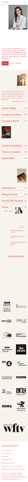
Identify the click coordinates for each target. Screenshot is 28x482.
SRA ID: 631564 (5, 476)
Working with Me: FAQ (7, 459)
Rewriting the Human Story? (17, 236)
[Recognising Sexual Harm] (6, 231)
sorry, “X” (13, 466)
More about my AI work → (18, 102)
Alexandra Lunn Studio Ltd (18, 469)
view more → (22, 227)
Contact (5, 63)
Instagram (4, 466)
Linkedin (19, 466)
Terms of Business (6, 453)
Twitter (9, 466)
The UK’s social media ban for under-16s (18, 243)
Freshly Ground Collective (9, 463)
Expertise (9, 450)
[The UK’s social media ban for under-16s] (6, 243)
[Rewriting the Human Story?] (6, 236)
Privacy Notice (5, 456)
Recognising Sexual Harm (17, 230)
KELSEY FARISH (5, 2)
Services (12, 63)
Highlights (19, 63)
